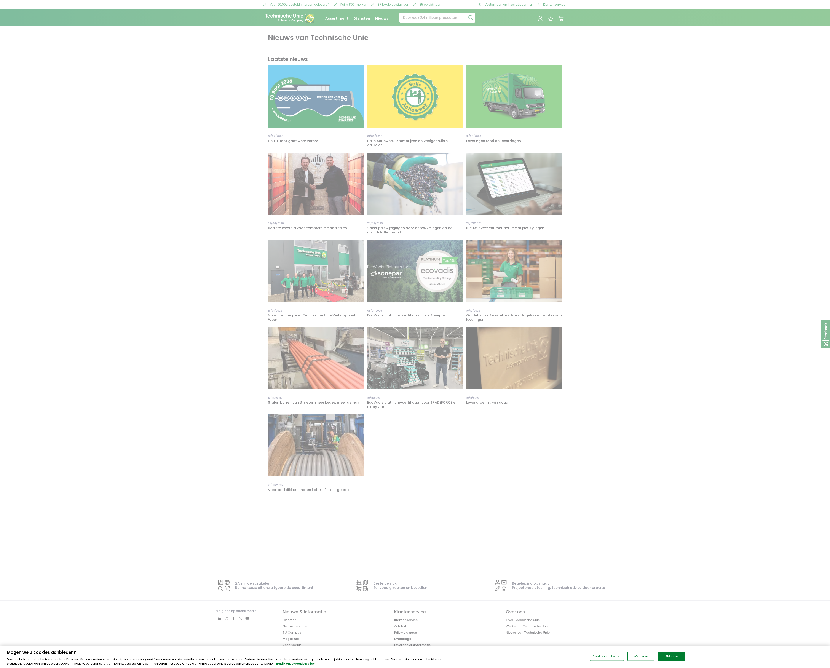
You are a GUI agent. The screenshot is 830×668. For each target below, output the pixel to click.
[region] (415, 657)
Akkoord (671, 656)
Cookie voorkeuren (606, 656)
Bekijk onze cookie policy (295, 664)
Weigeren (641, 656)
